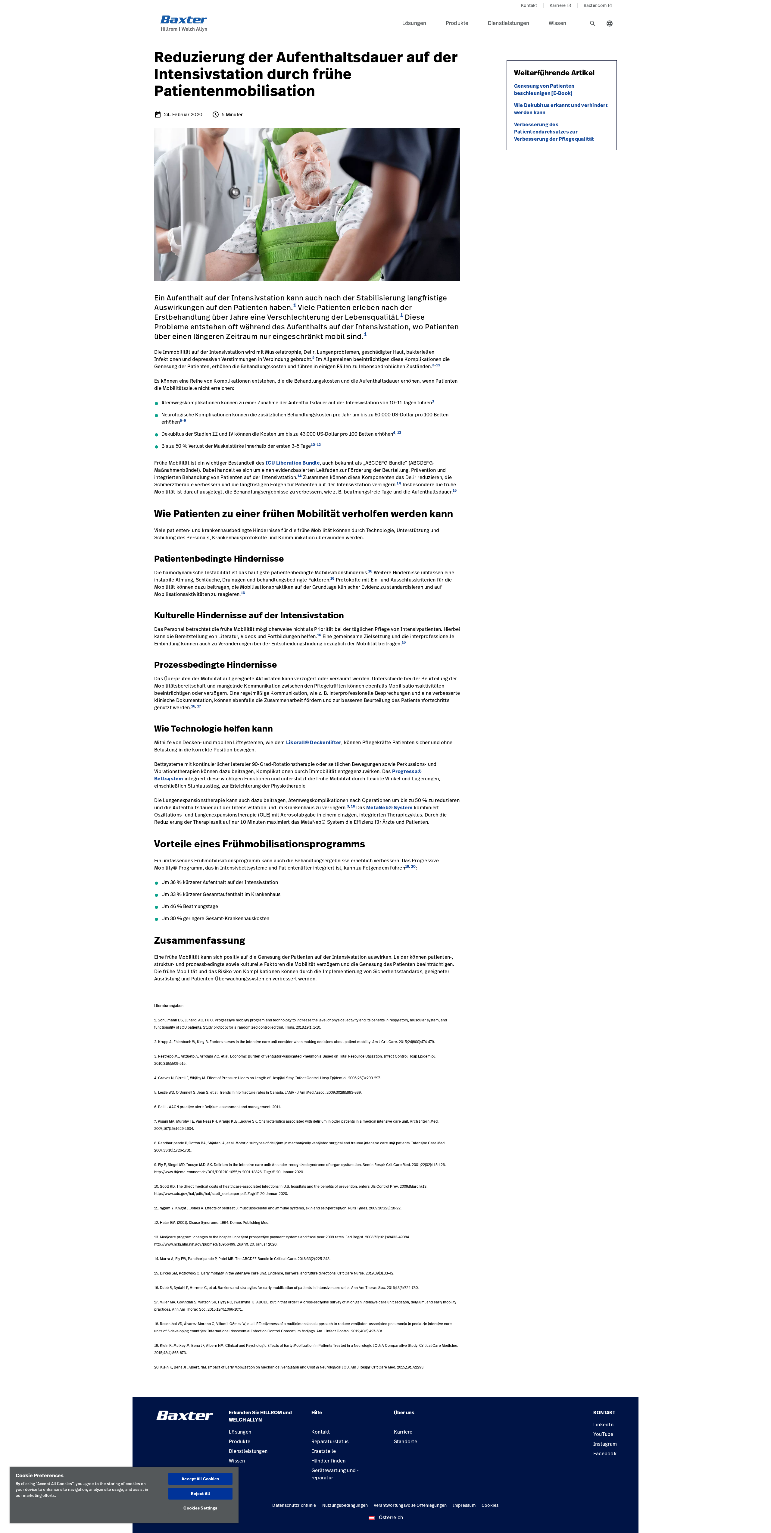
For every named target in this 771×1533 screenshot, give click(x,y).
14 (300, 475)
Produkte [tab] (457, 23)
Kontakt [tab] (529, 5)
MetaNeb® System (389, 807)
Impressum (464, 1505)
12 (438, 365)
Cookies (490, 1505)
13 (399, 432)
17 (199, 706)
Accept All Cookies (200, 1478)
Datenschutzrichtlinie (294, 1505)
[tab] (592, 23)
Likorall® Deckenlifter (314, 742)
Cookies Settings (200, 1508)
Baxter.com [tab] (598, 5)
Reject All (200, 1493)
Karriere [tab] (560, 5)
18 (353, 806)
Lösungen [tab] (414, 23)
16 (370, 571)
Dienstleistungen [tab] (508, 23)
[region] (124, 1495)
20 (413, 866)
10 (313, 444)
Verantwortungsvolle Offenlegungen (410, 1505)
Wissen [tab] (558, 23)
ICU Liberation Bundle (293, 462)
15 (455, 490)
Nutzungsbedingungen (345, 1505)
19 (407, 866)
